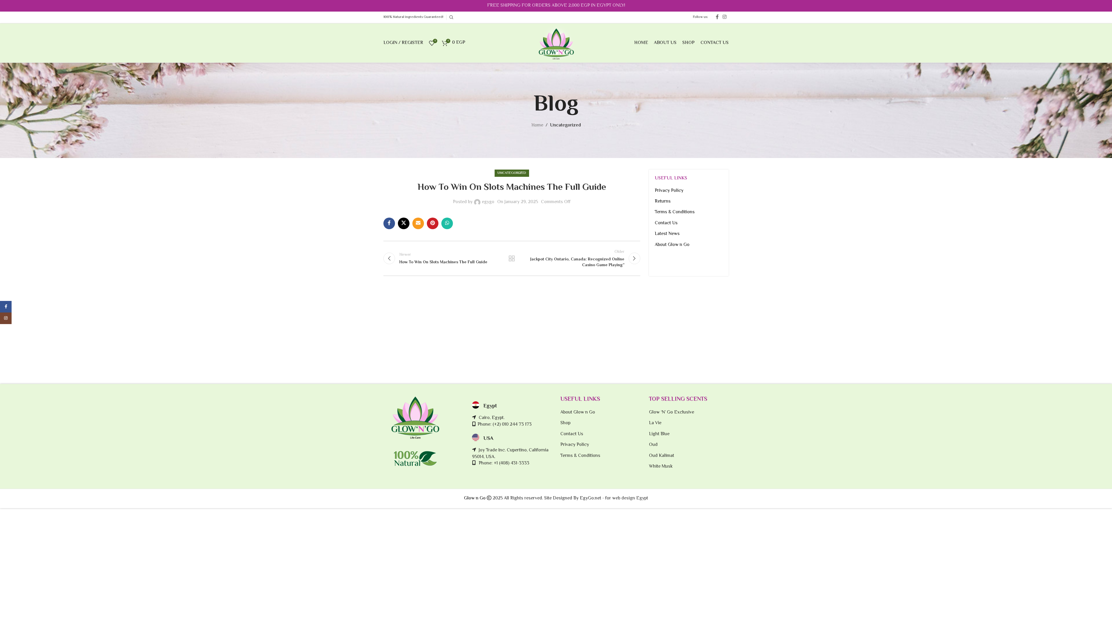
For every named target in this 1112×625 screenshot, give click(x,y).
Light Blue (659, 434)
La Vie (655, 423)
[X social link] (403, 223)
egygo (488, 202)
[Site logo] (556, 43)
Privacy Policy (669, 190)
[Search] (451, 17)
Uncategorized (565, 125)
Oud (653, 445)
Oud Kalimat (661, 456)
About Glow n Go (672, 245)
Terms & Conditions (675, 212)
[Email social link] (418, 223)
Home (537, 125)
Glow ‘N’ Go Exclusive (671, 412)
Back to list (511, 258)
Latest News (667, 234)
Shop (565, 423)
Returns (663, 201)
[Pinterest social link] (432, 223)
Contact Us (666, 223)
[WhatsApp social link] (447, 223)
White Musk (661, 467)
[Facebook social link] (717, 17)
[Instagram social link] (725, 17)
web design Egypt (630, 498)
